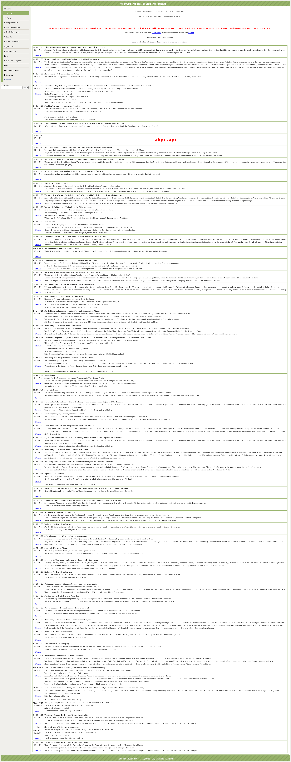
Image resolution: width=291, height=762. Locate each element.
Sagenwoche (8, 46)
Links (6, 66)
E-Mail (191, 33)
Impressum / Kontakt (11, 70)
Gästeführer (156, 33)
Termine (9, 13)
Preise (6, 56)
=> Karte (7, 18)
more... (38, 711)
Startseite (7, 9)
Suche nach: (5, 85)
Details (38, 55)
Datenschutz (8, 75)
